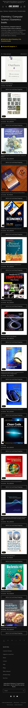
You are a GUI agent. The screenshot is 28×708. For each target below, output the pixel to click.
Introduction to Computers (6, 300)
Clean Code (3, 445)
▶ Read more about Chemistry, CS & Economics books (11, 40)
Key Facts (5, 678)
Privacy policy (23, 702)
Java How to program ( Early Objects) (8, 336)
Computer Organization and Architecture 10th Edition (12, 409)
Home (1, 11)
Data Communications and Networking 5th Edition (11, 481)
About (4, 657)
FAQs (4, 664)
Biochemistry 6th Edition (6, 591)
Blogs (4, 667)
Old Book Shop (6, 674)
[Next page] (24, 640)
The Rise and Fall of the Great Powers (8, 119)
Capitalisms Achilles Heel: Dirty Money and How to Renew (13, 192)
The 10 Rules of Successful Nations (8, 555)
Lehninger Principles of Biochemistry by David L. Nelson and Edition (13, 156)
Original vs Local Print (8, 654)
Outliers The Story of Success (7, 83)
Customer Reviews (7, 651)
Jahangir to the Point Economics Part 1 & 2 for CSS (11, 228)
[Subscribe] (23, 691)
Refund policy (16, 702)
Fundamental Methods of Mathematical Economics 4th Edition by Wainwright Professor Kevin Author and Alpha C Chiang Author (13, 518)
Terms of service (10, 704)
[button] (3, 6)
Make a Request (7, 671)
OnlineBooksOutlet (8, 702)
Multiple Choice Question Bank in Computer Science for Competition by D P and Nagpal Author (12, 373)
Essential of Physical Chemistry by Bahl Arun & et (11, 264)
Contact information (18, 704)
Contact (5, 661)
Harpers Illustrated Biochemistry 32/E (9, 627)
